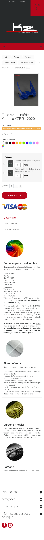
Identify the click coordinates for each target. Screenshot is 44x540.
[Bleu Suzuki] (30, 143)
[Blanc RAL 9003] (3, 143)
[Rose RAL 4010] (37, 143)
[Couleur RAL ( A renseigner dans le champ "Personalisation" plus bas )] (3, 146)
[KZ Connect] (22, 28)
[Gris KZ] (6, 143)
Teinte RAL (7, 298)
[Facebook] (4, 525)
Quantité (5, 186)
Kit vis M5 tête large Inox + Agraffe (27, 161)
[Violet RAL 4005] (34, 143)
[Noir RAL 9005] (10, 143)
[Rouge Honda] (13, 143)
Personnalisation (11, 230)
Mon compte (10, 506)
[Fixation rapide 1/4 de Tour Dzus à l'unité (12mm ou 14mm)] (10, 173)
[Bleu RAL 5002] (27, 143)
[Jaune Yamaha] (20, 143)
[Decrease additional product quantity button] (22, 166)
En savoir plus (10, 218)
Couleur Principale (8, 140)
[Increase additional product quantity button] (22, 164)
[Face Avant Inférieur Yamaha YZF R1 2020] (26, 90)
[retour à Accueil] (6, 57)
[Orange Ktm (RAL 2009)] (17, 143)
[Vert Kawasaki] (23, 143)
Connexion (12, 1)
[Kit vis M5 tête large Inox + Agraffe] (10, 163)
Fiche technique (10, 224)
